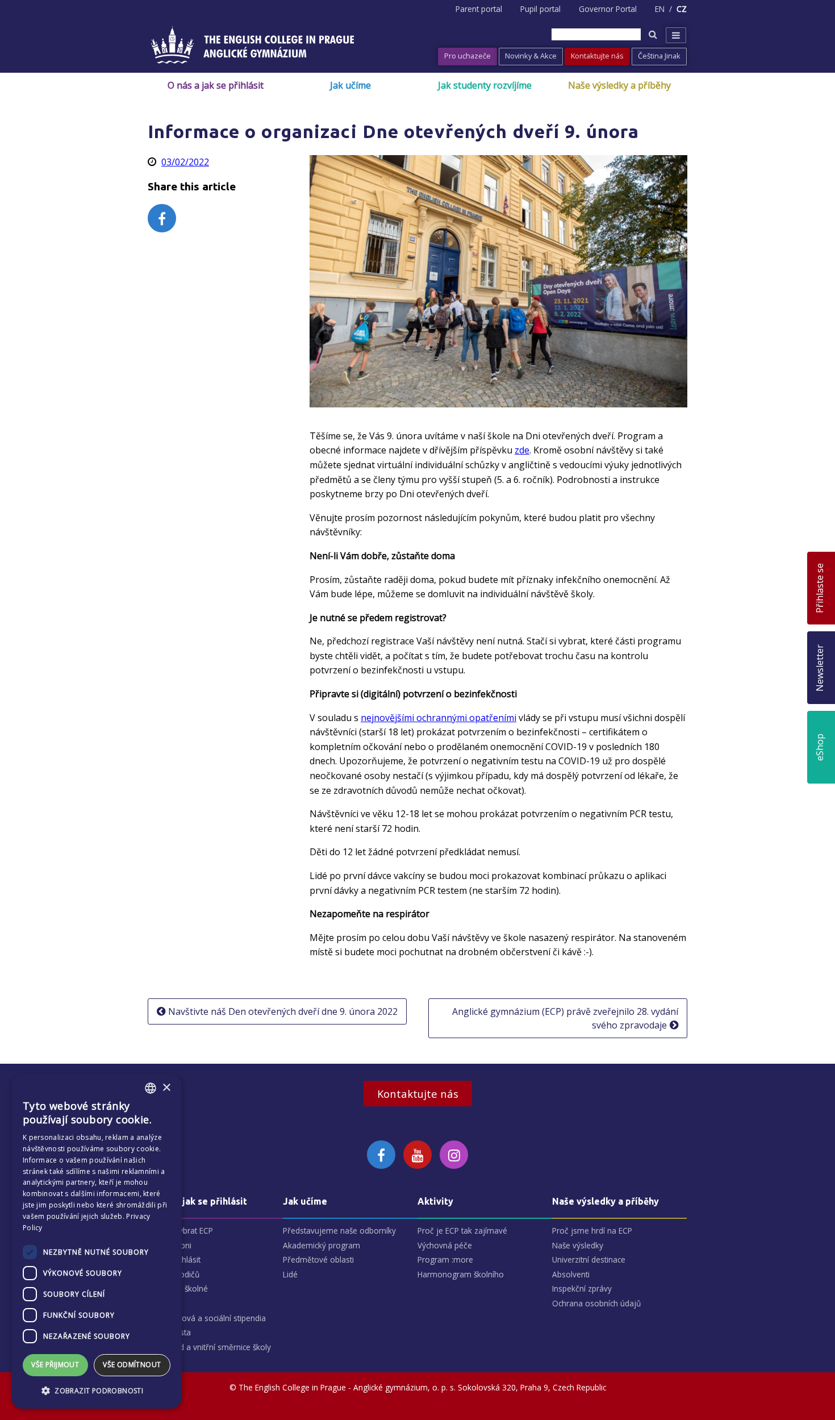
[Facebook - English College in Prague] (381, 1154)
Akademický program (321, 1245)
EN (660, 8)
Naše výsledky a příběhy (619, 85)
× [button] (166, 1088)
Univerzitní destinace (588, 1259)
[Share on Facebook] (162, 218)
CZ (682, 8)
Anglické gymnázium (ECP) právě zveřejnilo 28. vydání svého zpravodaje (565, 1018)
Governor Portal (608, 8)
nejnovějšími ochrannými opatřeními (438, 717)
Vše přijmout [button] (55, 1364)
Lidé (290, 1274)
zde (522, 450)
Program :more (445, 1259)
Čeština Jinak (659, 56)
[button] (96, 1390)
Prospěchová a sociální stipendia (207, 1318)
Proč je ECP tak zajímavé (462, 1230)
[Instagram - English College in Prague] (454, 1154)
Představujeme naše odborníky (339, 1230)
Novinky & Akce (531, 56)
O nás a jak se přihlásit (216, 85)
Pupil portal (540, 8)
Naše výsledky (577, 1245)
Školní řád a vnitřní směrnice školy (209, 1347)
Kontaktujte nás (597, 56)
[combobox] (150, 1088)
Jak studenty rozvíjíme (485, 85)
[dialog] (96, 1241)
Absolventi (571, 1274)
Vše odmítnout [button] (132, 1364)
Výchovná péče (445, 1245)
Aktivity (435, 1201)
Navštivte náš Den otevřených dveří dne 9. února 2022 (283, 1011)
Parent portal (479, 8)
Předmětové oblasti (318, 1259)
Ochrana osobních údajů (596, 1303)
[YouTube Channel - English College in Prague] (417, 1154)
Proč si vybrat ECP (180, 1230)
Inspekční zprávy (582, 1288)
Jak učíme (350, 85)
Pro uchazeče (467, 56)
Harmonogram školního (461, 1274)
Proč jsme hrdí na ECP (592, 1230)
